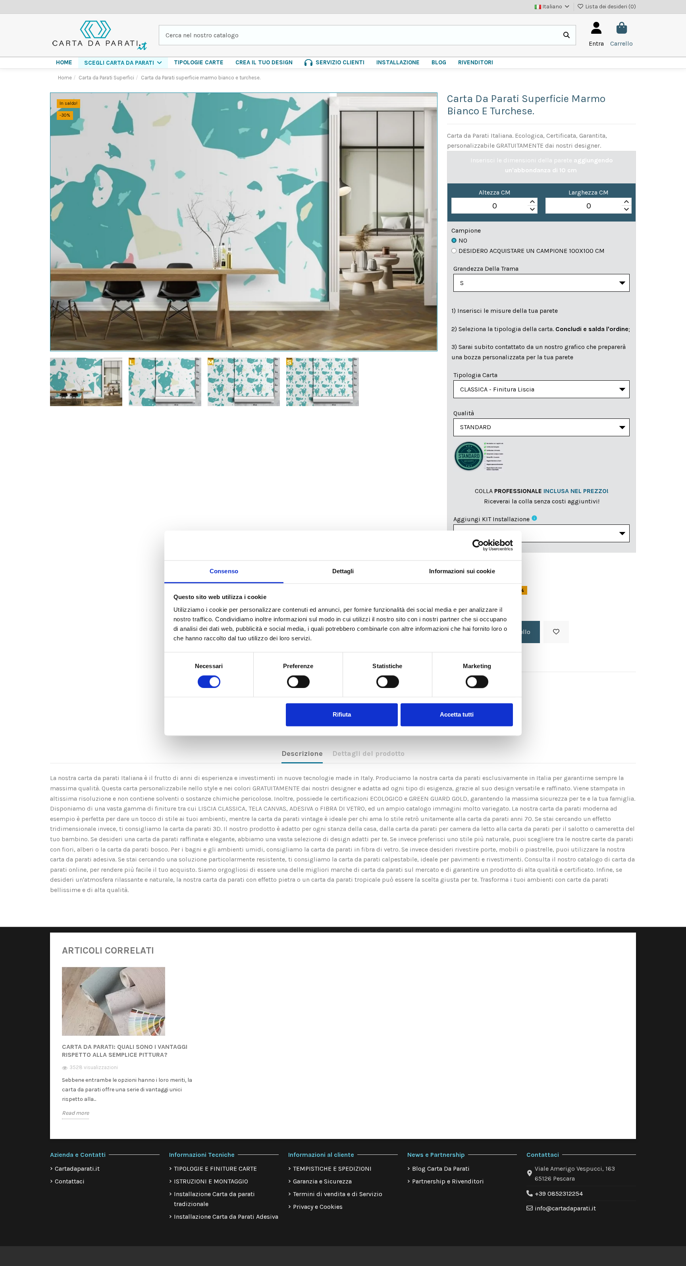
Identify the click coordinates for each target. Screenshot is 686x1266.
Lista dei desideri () (610, 6)
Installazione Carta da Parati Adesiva (226, 1216)
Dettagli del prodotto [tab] (368, 753)
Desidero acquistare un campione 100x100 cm (532, 250)
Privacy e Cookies (318, 1206)
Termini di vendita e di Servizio (337, 1194)
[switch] (298, 681)
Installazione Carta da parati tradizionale (214, 1199)
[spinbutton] (494, 206)
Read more (75, 1113)
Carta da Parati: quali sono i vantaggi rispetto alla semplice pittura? (124, 1050)
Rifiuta (342, 714)
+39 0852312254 (559, 1193)
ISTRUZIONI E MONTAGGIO (211, 1181)
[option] (128, 1048)
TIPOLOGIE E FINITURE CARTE (215, 1168)
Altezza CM (495, 192)
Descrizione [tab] (302, 753)
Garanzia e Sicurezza (322, 1181)
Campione (466, 230)
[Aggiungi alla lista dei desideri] (556, 632)
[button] (123, 62)
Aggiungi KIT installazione (491, 519)
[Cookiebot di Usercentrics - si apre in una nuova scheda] (478, 545)
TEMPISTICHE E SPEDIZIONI (332, 1168)
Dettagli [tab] (343, 571)
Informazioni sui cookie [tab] (462, 571)
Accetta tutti (457, 714)
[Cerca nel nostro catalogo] (566, 35)
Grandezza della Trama (485, 268)
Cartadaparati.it (77, 1168)
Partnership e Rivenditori (448, 1181)
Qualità (463, 413)
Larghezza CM (588, 192)
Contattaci (70, 1181)
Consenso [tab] (224, 571)
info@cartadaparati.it (565, 1208)
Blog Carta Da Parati (441, 1168)
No (463, 240)
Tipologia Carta (475, 375)
